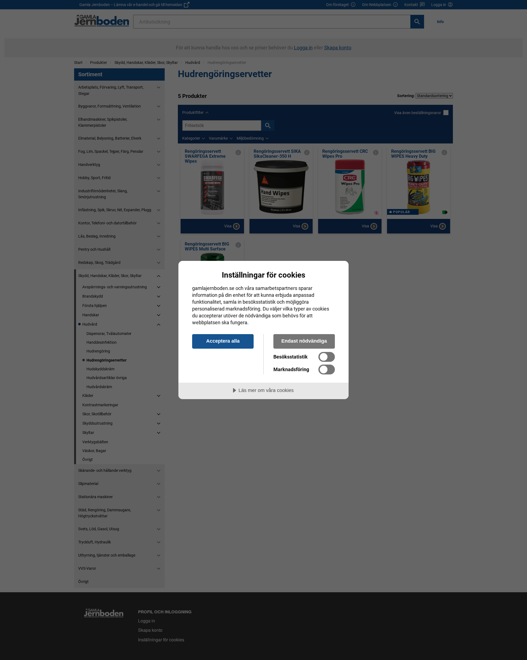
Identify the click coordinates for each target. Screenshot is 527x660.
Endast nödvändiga (304, 341)
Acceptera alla (223, 341)
